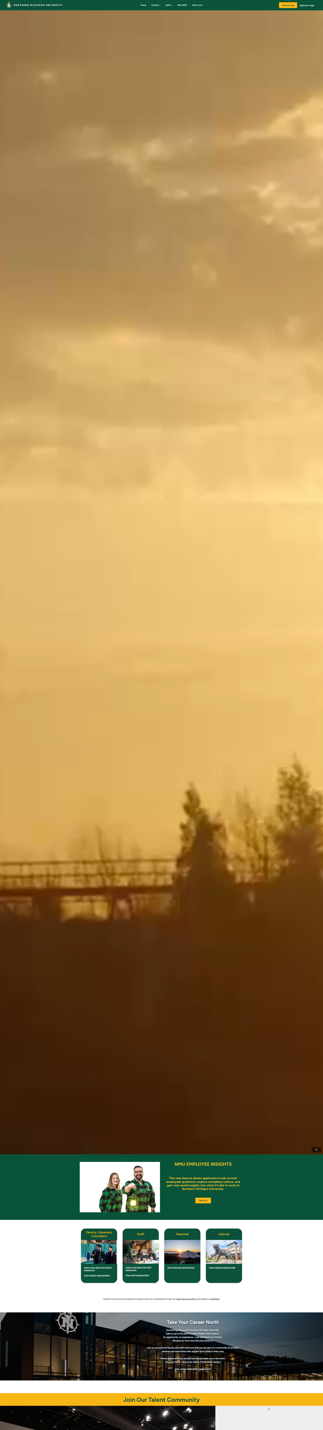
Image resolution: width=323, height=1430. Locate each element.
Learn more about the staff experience (138, 1268)
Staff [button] (168, 5)
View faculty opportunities (97, 1275)
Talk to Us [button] (196, 5)
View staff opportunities (137, 1275)
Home (143, 5)
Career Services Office (186, 1299)
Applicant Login (307, 5)
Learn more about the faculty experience (98, 1268)
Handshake (214, 1299)
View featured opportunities (180, 1267)
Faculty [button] (154, 5)
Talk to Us (203, 1200)
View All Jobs (288, 5)
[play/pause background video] (316, 1150)
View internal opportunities (222, 1267)
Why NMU (182, 5)
